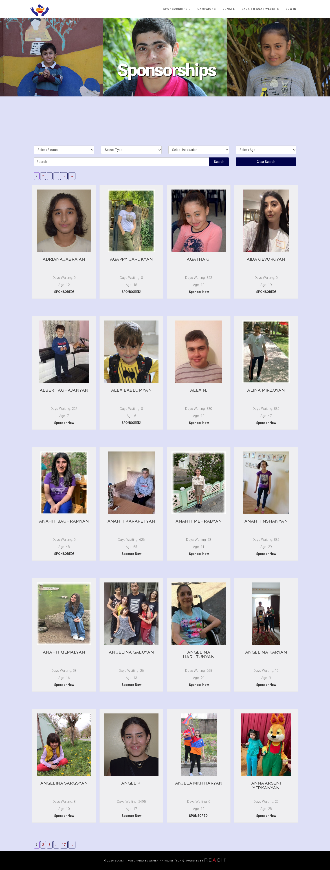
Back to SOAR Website (260, 9)
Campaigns (206, 9)
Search (219, 162)
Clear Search (266, 162)
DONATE (228, 9)
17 (64, 176)
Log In (291, 9)
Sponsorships (175, 9)
